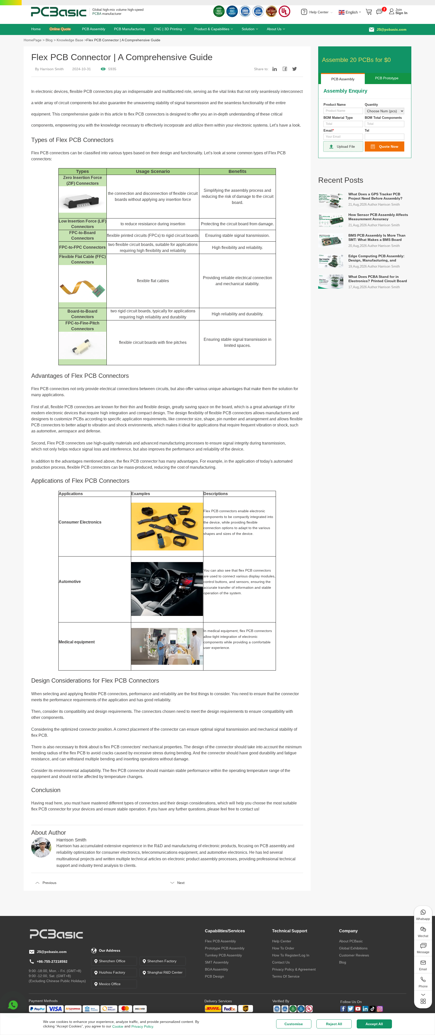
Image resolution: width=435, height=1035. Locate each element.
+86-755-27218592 (52, 961)
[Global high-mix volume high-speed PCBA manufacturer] (59, 11)
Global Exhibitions (353, 948)
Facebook (343, 1009)
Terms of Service (286, 976)
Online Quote (60, 29)
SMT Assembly (217, 962)
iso (293, 1009)
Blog (342, 962)
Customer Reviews (354, 955)
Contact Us (281, 962)
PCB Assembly (93, 29)
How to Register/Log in (290, 955)
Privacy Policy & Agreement (294, 969)
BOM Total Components (383, 118)
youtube (358, 1009)
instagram (380, 1009)
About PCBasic (351, 941)
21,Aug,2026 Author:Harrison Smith (374, 204)
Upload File (346, 146)
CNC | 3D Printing (168, 29)
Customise (293, 1024)
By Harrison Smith (49, 69)
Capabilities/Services (225, 931)
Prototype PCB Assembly (224, 948)
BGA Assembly (216, 969)
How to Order (283, 948)
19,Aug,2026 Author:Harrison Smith (374, 266)
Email (328, 130)
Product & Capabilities (211, 29)
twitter (351, 1009)
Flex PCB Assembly (220, 941)
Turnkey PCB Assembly (223, 955)
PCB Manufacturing (129, 29)
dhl (228, 1008)
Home (36, 29)
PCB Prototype (386, 78)
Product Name (334, 104)
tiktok (373, 1009)
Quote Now (388, 146)
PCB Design (214, 976)
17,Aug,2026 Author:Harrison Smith (374, 287)
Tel (367, 130)
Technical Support (289, 931)
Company (348, 931)
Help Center (320, 12)
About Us (274, 29)
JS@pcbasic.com (391, 29)
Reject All (334, 1024)
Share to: (261, 69)
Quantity (371, 104)
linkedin (365, 1009)
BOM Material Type (338, 118)
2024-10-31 (81, 69)
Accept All (374, 1024)
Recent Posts (340, 180)
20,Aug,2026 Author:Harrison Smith (374, 246)
